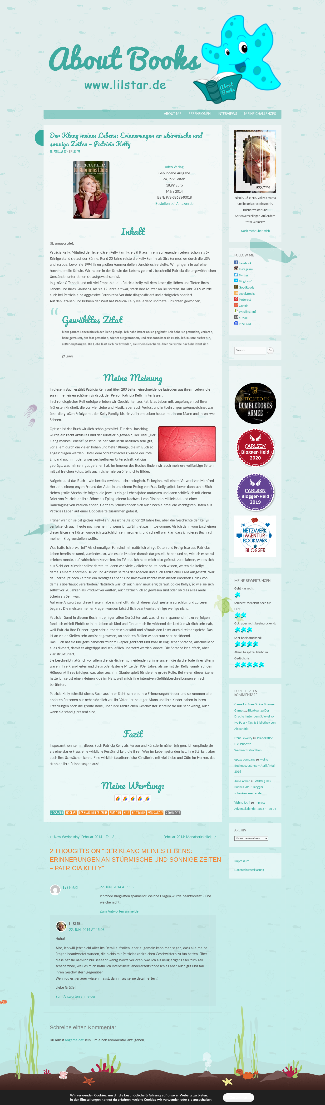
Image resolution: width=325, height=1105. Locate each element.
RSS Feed (244, 324)
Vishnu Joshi (242, 803)
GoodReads (246, 288)
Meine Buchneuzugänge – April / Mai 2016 (254, 766)
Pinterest (244, 300)
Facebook (244, 263)
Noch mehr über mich (255, 231)
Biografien (56, 813)
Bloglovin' (245, 281)
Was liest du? (247, 312)
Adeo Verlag (174, 167)
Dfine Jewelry (243, 738)
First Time (115, 813)
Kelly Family (138, 813)
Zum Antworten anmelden (120, 911)
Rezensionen (199, 114)
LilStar (76, 151)
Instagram (245, 269)
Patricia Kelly (155, 813)
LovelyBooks (246, 294)
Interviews (227, 114)
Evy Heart (71, 887)
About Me (172, 114)
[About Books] (162, 106)
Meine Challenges (260, 114)
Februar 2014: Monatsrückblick (189, 837)
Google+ (244, 306)
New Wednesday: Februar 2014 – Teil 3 (82, 837)
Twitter (243, 275)
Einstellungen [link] (90, 1099)
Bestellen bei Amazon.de (174, 204)
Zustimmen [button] (238, 1097)
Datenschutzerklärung (249, 870)
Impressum (241, 861)
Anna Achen (242, 781)
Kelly (126, 813)
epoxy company (244, 759)
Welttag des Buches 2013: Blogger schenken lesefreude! (252, 787)
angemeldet (74, 1040)
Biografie (71, 813)
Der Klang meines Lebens (93, 813)
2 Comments (173, 813)
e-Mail (242, 318)
